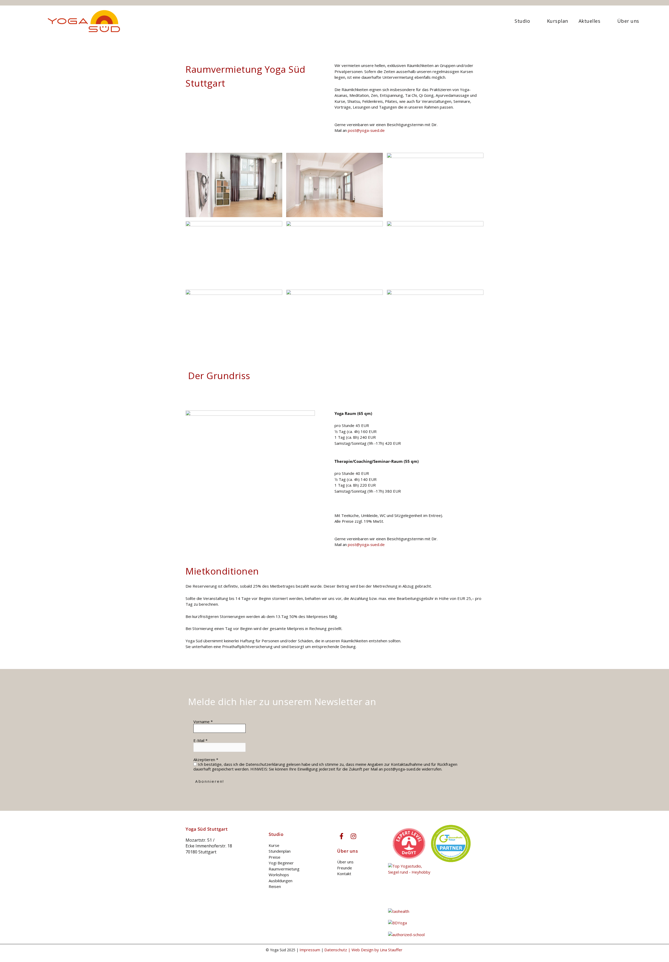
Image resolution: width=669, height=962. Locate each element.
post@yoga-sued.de (366, 130)
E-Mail (200, 740)
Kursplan (557, 21)
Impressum (309, 949)
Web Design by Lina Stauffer (377, 949)
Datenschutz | (337, 949)
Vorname (203, 721)
